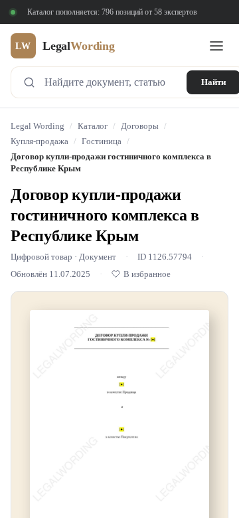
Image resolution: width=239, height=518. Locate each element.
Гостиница (101, 141)
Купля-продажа (39, 141)
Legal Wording (37, 126)
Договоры (140, 126)
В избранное (147, 274)
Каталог (93, 126)
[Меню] (216, 46)
